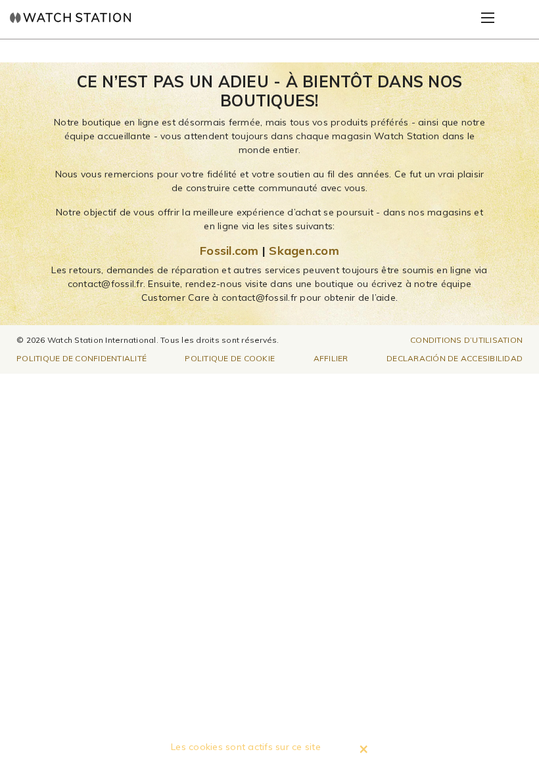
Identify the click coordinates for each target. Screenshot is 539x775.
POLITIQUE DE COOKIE (230, 358)
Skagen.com (304, 250)
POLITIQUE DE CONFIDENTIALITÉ (81, 358)
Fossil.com (229, 250)
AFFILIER (331, 358)
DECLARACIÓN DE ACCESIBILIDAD (455, 358)
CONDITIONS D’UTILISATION (466, 340)
